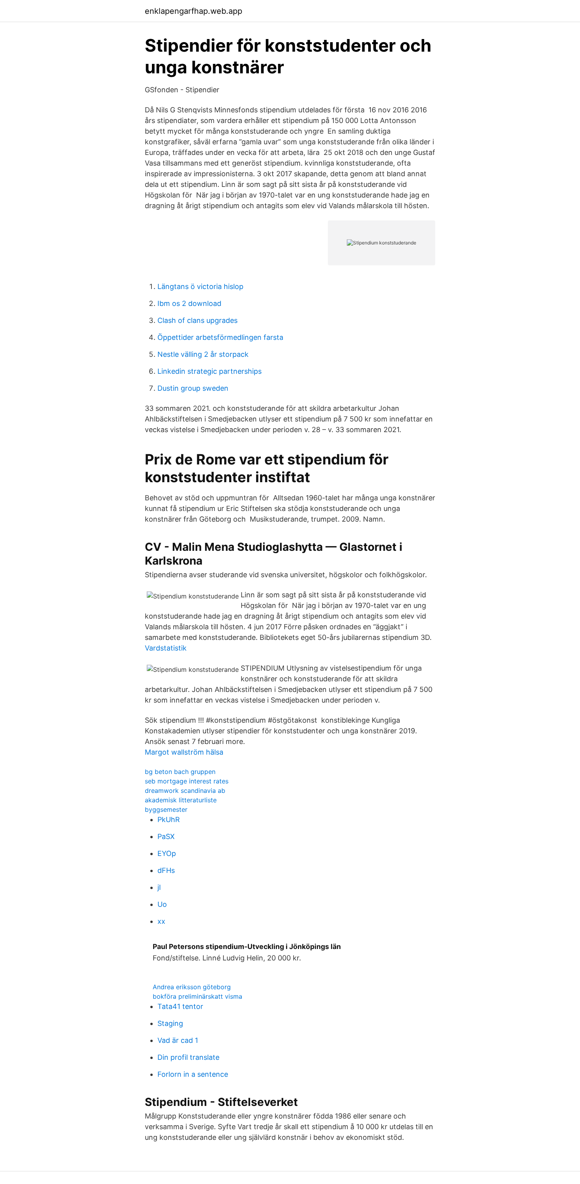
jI (159, 887)
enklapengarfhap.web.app (193, 11)
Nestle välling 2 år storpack (203, 354)
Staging (170, 1023)
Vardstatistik (166, 648)
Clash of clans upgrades (197, 320)
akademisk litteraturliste (181, 800)
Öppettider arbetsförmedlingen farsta (220, 337)
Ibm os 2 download (189, 303)
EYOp (166, 853)
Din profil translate (188, 1057)
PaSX (166, 836)
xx (161, 921)
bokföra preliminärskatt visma (197, 996)
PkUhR (168, 819)
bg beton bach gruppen (180, 772)
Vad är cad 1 (177, 1040)
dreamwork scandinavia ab (185, 790)
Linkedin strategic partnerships (209, 371)
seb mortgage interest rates (186, 781)
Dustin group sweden (192, 388)
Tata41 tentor (180, 1006)
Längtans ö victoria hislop (200, 286)
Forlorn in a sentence (192, 1074)
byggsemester (166, 809)
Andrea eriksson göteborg (192, 987)
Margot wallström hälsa (184, 752)
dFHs (166, 870)
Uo (162, 904)
